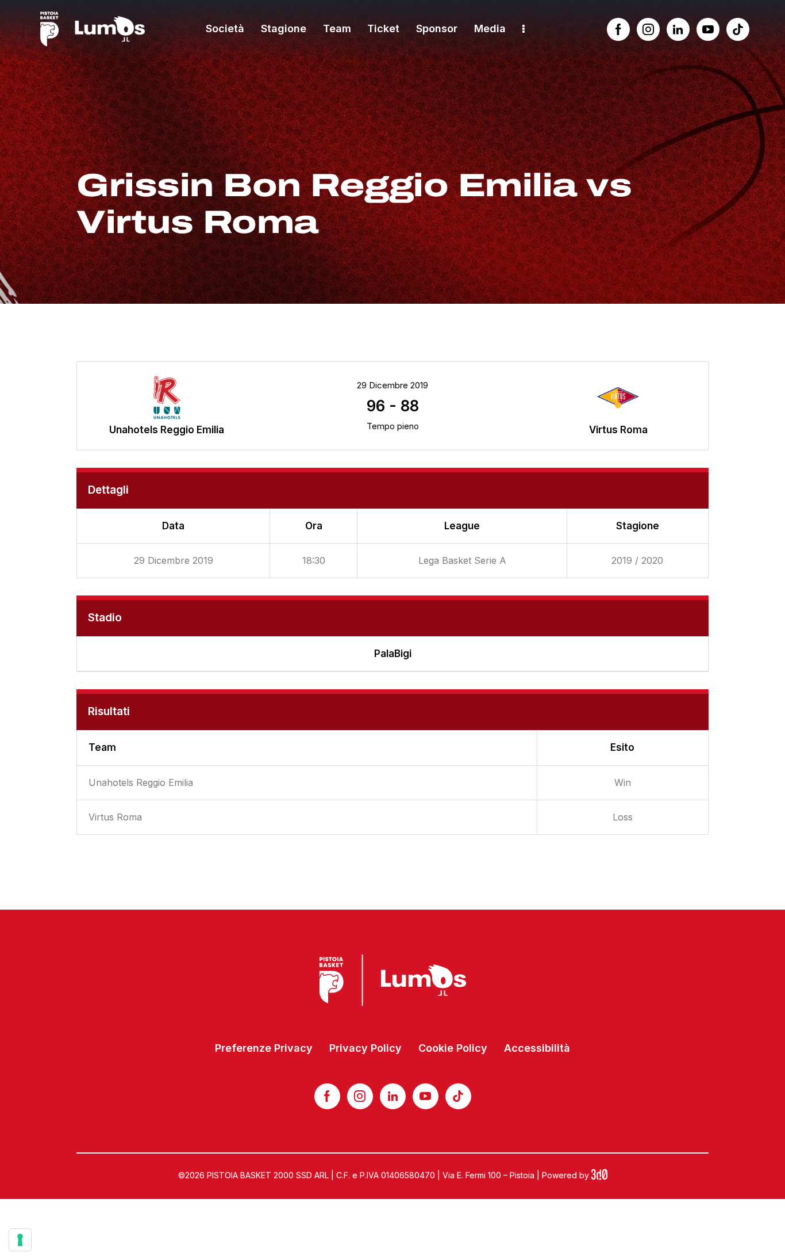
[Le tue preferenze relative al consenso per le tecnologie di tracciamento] (20, 1240)
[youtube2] (708, 29)
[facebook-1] (618, 29)
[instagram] (648, 29)
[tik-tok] (737, 29)
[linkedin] (678, 29)
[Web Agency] (599, 1175)
